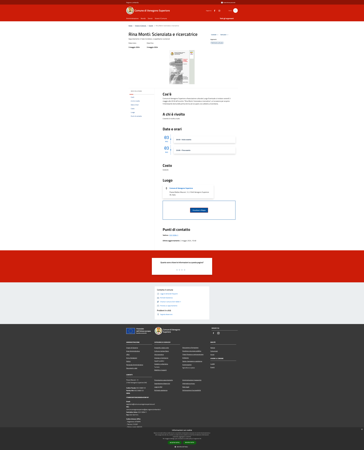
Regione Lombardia (132, 2)
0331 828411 (173, 235)
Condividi (214, 35)
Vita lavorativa (159, 354)
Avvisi (212, 354)
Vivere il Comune (140, 26)
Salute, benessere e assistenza (192, 361)
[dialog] (182, 438)
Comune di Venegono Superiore (181, 188)
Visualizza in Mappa (199, 210)
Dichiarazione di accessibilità (191, 390)
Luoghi (212, 364)
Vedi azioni (223, 35)
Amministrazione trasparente (191, 380)
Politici (128, 361)
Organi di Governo (132, 348)
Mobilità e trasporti (160, 370)
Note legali (185, 387)
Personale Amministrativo (134, 365)
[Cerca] (235, 10)
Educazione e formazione (190, 347)
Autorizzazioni (187, 365)
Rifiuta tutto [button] (189, 442)
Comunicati (214, 351)
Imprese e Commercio (161, 358)
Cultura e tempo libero (161, 351)
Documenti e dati (131, 368)
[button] (182, 447)
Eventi (151, 26)
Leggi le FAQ (158, 387)
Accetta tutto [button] (174, 442)
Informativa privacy (188, 383)
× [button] (362, 429)
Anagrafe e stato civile (161, 348)
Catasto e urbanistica (161, 364)
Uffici (128, 354)
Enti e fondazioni (131, 358)
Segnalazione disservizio (162, 383)
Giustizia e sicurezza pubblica (191, 351)
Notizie (212, 348)
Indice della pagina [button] (136, 91)
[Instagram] (218, 10)
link (200, 438)
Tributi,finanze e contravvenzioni (193, 354)
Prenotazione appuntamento (163, 380)
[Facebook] (214, 10)
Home (130, 26)
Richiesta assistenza (160, 390)
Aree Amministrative (133, 351)
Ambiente (185, 358)
